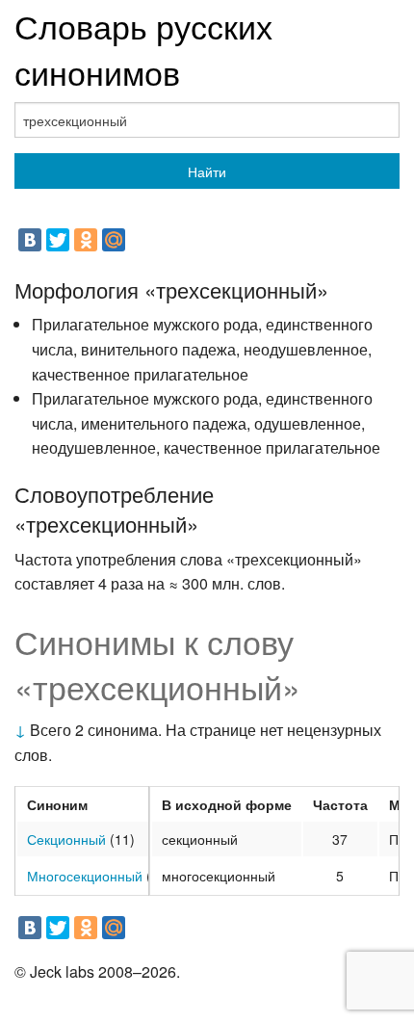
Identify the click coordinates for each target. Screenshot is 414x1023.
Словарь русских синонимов (143, 48)
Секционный (66, 839)
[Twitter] (57, 239)
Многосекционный (84, 875)
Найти (207, 171)
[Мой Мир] (113, 239)
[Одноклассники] (85, 239)
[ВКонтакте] (29, 239)
